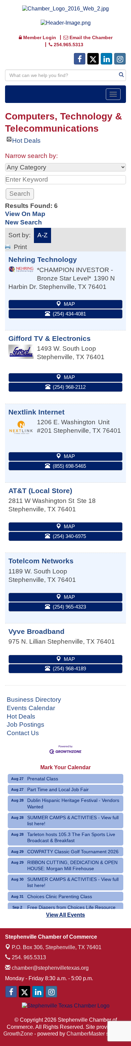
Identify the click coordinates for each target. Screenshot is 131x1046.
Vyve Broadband (36, 631)
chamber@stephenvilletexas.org (49, 968)
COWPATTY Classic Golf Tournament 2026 (73, 851)
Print (20, 246)
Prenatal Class (42, 778)
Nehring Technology (42, 259)
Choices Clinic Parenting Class (59, 896)
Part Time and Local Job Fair (58, 789)
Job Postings (25, 724)
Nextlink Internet (36, 412)
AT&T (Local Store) (40, 490)
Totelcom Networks (41, 561)
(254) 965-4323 (69, 607)
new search (23, 222)
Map (69, 304)
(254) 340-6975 (69, 536)
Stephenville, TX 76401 (56, 947)
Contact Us (23, 732)
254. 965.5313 (28, 957)
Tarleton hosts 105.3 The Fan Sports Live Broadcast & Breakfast (71, 837)
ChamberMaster (86, 1034)
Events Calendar (31, 708)
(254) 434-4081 (69, 314)
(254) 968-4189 (69, 668)
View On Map (25, 213)
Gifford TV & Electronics (49, 338)
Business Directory (34, 699)
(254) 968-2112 (69, 387)
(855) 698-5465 (69, 466)
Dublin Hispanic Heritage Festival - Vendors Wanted (73, 803)
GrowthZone (18, 1034)
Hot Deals (26, 139)
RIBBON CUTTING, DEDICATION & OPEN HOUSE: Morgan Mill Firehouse (72, 865)
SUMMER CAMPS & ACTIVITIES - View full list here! (73, 820)
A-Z (42, 235)
